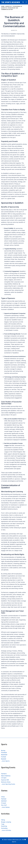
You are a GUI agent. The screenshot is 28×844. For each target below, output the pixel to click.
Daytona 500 (5, 780)
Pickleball (4, 752)
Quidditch (9, 6)
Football (3, 757)
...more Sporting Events (8, 784)
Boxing (3, 750)
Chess (3, 797)
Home (2, 6)
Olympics (4, 773)
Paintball (3, 799)
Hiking (3, 820)
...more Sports (5, 761)
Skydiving (4, 826)
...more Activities (6, 830)
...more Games (5, 807)
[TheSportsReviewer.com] (10, 2)
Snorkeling (4, 828)
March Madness (5, 776)
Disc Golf (4, 805)
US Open (3, 778)
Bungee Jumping (6, 822)
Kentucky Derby (5, 782)
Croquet (3, 803)
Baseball (3, 759)
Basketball (4, 754)
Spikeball (4, 801)
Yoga (2, 824)
